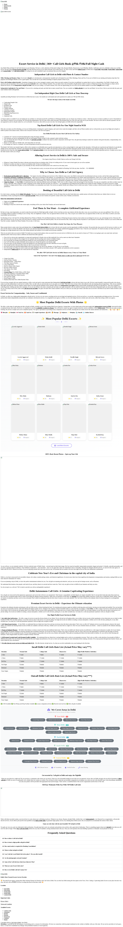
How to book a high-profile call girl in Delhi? (17, 842)
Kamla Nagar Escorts (43, 740)
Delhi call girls (79, 88)
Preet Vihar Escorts (86, 719)
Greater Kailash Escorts (31, 752)
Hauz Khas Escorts (81, 749)
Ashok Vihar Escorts (107, 740)
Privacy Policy (4, 901)
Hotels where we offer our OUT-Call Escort (70, 255)
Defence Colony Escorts (14, 752)
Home (5, 4)
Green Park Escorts (96, 749)
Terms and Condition (6, 904)
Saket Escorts (52, 749)
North (109, 69)
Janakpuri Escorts (23, 728)
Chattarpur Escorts (46, 752)
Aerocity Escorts (11, 749)
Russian (6, 915)
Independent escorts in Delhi (103, 306)
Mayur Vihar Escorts (71, 719)
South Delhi (118, 69)
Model (5, 919)
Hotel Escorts (7, 5)
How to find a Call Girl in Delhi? (13, 838)
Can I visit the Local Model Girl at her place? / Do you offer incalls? (23, 854)
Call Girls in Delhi (19, 71)
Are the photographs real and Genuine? (15, 858)
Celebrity (6, 918)
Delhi (113, 69)
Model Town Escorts (59, 740)
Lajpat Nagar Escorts (111, 749)
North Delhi (7, 891)
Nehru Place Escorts (81, 752)
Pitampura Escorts (28, 740)
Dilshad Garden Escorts (54, 719)
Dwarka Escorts (9, 728)
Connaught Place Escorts (31, 761)
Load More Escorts (63, 445)
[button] (61, 838)
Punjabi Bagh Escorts (70, 732)
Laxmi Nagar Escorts (38, 719)
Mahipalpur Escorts (37, 728)
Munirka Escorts (39, 749)
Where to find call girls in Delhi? (13, 850)
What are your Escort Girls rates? (14, 866)
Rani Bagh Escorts (91, 740)
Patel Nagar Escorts (113, 728)
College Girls (7, 910)
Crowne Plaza (8, 272)
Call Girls (11, 88)
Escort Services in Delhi (19, 69)
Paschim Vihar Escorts (97, 728)
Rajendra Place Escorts (93, 761)
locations (71, 228)
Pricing (6, 8)
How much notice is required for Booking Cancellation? (20, 846)
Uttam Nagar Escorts (68, 728)
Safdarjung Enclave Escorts (63, 752)
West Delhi (104, 69)
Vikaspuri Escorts (82, 728)
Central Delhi (7, 71)
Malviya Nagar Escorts (66, 749)
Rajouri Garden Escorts (54, 732)
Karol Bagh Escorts (61, 761)
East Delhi (7, 888)
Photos (6, 7)
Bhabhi (6, 913)
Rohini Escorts (15, 740)
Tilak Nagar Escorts (52, 728)
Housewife (7, 916)
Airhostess (7, 912)
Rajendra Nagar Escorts (77, 761)
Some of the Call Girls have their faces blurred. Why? (19, 862)
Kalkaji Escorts (111, 752)
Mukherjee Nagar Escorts (76, 740)
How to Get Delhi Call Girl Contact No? (15, 870)
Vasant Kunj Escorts (25, 749)
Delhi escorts (101, 308)
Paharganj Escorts (46, 761)
